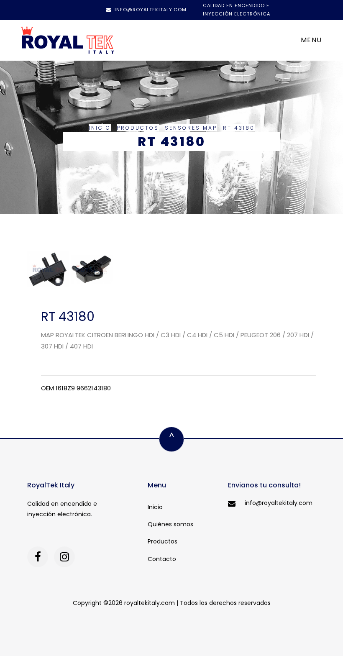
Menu (311, 40)
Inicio (100, 127)
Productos (138, 127)
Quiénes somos (170, 524)
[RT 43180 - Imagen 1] (49, 268)
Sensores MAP (191, 127)
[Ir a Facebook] (37, 556)
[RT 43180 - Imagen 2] (92, 268)
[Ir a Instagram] (64, 556)
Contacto (162, 559)
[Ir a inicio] (68, 40)
